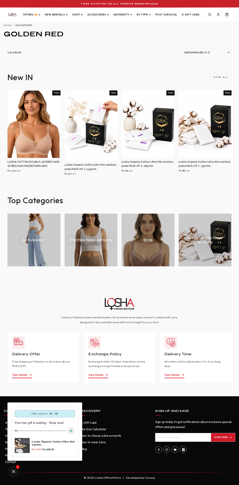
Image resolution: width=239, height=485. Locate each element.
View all (221, 77)
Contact (10, 461)
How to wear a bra (93, 442)
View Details (19, 375)
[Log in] (218, 14)
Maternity (121, 14)
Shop (76, 14)
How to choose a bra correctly (101, 435)
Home (7, 25)
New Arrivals (55, 14)
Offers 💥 (30, 14)
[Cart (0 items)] (227, 14)
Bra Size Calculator (94, 429)
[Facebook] (158, 449)
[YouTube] (175, 449)
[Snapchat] (183, 449)
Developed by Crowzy (140, 477)
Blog (84, 448)
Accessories (96, 14)
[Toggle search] (209, 14)
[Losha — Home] (12, 14)
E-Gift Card (191, 14)
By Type (142, 14)
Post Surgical (166, 14)
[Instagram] (166, 449)
